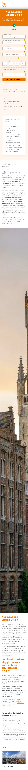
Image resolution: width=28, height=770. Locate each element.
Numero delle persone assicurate (10, 58)
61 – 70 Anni (16, 61)
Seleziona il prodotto (6, 34)
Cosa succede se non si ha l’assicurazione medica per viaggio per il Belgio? (14, 735)
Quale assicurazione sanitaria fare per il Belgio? (14, 725)
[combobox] (14, 36)
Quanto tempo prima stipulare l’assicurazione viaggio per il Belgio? (13, 730)
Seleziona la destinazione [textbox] (11, 55)
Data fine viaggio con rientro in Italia (9, 46)
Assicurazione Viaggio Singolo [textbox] (12, 37)
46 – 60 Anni (10, 61)
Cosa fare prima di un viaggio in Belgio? (14, 739)
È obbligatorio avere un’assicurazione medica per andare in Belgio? (13, 720)
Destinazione (5, 52)
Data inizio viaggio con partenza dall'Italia (11, 40)
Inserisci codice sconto (13, 72)
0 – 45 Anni (4, 60)
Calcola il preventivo (14, 79)
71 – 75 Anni (22, 61)
